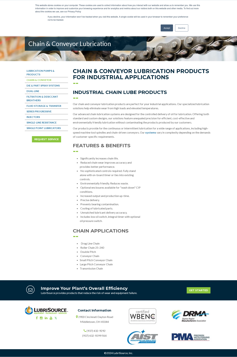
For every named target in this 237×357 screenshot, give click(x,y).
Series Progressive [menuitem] (39, 111)
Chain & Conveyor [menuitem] (39, 79)
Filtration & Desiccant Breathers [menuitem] (42, 98)
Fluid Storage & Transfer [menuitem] (44, 105)
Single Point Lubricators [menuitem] (44, 128)
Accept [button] (167, 27)
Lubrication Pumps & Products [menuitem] (40, 72)
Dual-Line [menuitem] (33, 91)
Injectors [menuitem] (33, 116)
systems (150, 132)
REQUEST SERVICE (46, 139)
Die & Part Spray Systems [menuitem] (43, 85)
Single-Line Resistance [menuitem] (42, 122)
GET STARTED (198, 290)
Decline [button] (181, 27)
